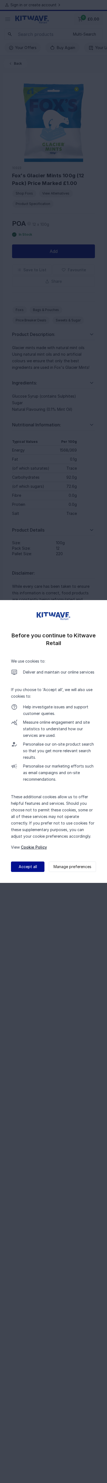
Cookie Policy (34, 847)
